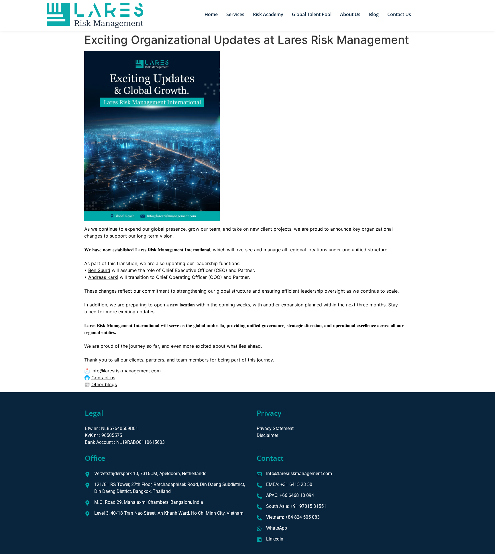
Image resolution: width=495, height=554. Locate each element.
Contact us (103, 377)
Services (235, 14)
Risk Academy (268, 14)
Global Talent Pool (311, 14)
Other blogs (104, 384)
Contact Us (399, 14)
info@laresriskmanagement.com (126, 371)
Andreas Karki (103, 277)
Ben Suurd (99, 270)
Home (211, 14)
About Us (350, 14)
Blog (374, 14)
